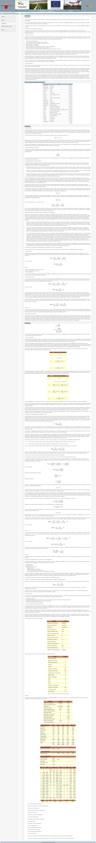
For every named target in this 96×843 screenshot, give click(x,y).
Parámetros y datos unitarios (6, 26)
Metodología (13, 12)
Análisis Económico (6, 12)
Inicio (1, 12)
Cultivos (2, 20)
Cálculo (2, 29)
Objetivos (3, 16)
